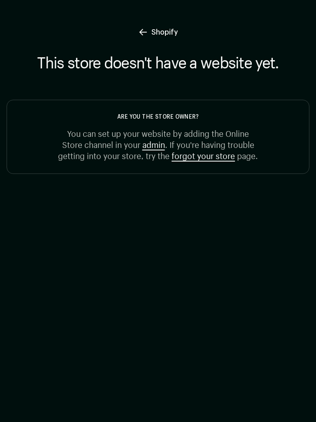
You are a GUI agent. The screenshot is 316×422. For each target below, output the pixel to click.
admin (153, 143)
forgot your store (203, 154)
